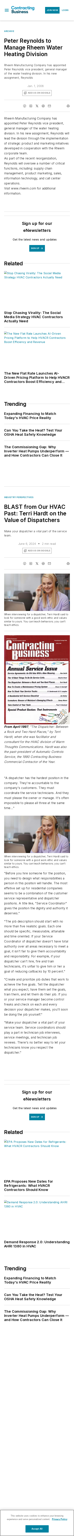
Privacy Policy (59, 1519)
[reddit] (43, 106)
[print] (68, 106)
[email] (49, 106)
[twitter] (37, 106)
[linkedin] (31, 106)
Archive (9, 31)
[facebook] (24, 106)
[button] (6, 10)
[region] (37, 1523)
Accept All (37, 1528)
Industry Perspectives (19, 497)
